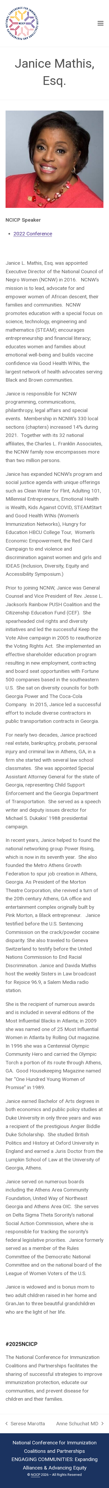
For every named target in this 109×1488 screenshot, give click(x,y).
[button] (100, 23)
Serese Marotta (25, 1424)
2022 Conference (32, 234)
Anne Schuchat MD (77, 1424)
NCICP (35, 1475)
